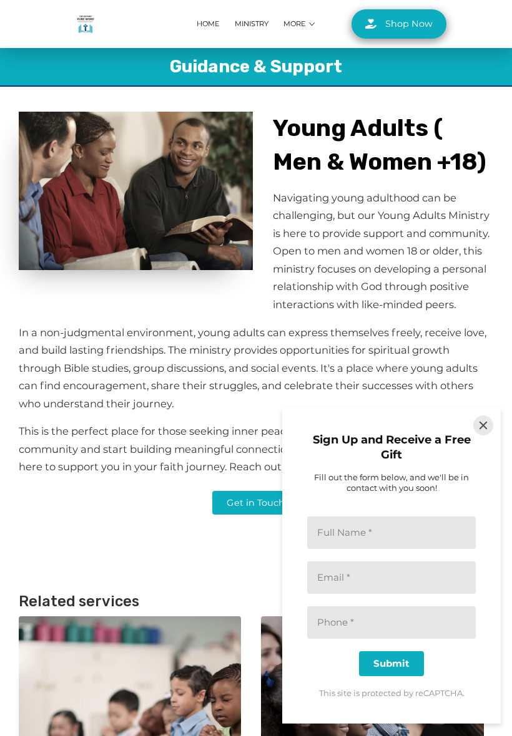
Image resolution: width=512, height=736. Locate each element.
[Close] (483, 425)
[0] (484, 24)
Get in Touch (256, 502)
